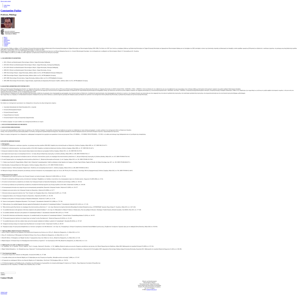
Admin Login (4, 292)
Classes (5, 38)
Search (2, 272)
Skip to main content (6, 1)
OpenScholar (4, 293)
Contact (6, 45)
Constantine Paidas (11, 10)
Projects (6, 41)
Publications (7, 40)
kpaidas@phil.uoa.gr (151, 289)
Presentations (7, 43)
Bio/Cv (5, 37)
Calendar (6, 44)
